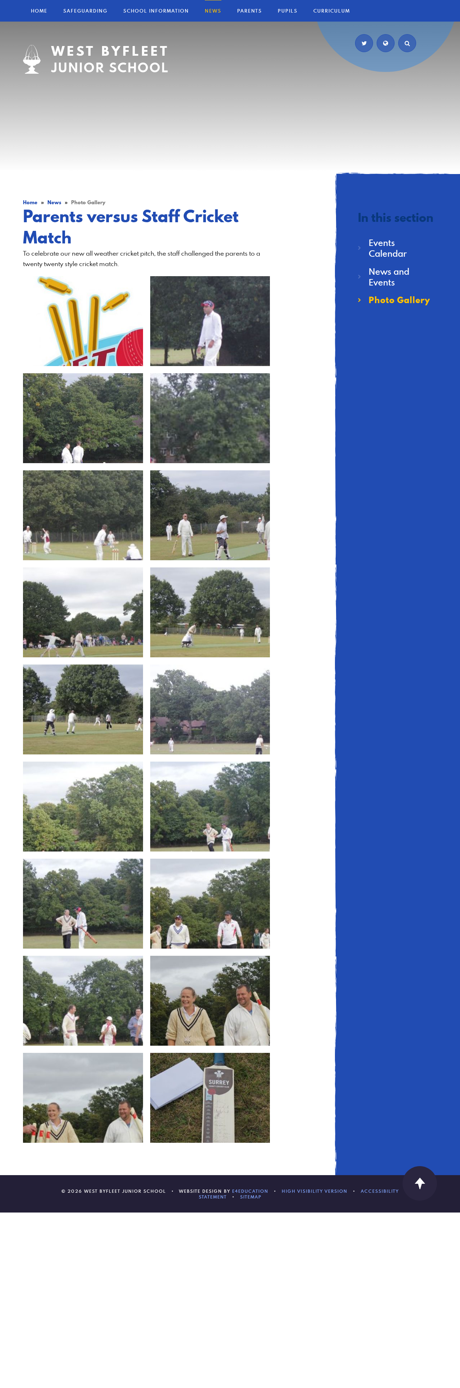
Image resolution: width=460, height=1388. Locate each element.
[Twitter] (364, 43)
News (54, 202)
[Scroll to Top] (419, 1183)
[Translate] (386, 43)
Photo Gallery (88, 202)
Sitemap (251, 1197)
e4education (250, 1191)
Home (30, 202)
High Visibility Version (315, 1191)
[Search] (407, 43)
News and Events (389, 276)
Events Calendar (388, 248)
